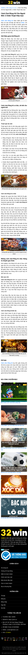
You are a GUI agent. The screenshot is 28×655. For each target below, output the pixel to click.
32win (22, 22)
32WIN (3, 7)
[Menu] (2, 2)
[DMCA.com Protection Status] (5, 549)
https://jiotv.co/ (12, 619)
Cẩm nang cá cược (11, 7)
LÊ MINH (8, 632)
